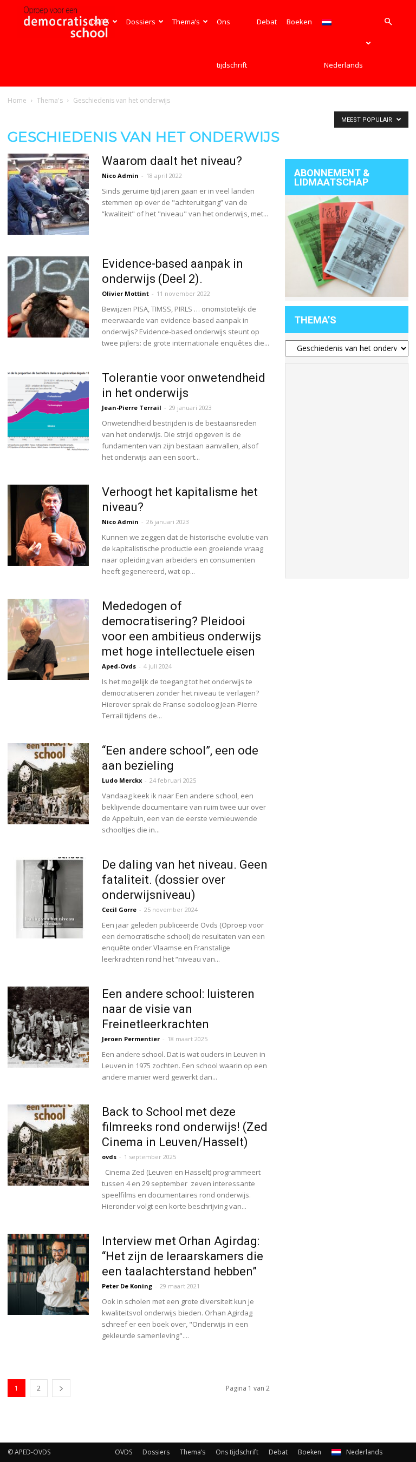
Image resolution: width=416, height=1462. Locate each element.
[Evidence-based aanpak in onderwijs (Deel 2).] (48, 297)
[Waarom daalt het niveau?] (48, 194)
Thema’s (186, 22)
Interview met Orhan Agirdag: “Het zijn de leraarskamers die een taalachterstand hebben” (182, 1256)
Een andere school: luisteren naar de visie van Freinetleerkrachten (178, 1009)
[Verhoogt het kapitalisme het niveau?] (48, 525)
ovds (109, 1157)
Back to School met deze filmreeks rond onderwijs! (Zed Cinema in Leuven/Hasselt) (185, 1127)
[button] (388, 22)
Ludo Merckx (122, 780)
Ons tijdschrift (232, 43)
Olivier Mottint (125, 293)
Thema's (50, 100)
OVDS (99, 22)
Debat (267, 22)
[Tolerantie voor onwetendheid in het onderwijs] (48, 411)
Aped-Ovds (119, 666)
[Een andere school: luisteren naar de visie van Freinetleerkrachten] (48, 1027)
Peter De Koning (127, 1286)
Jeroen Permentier (131, 1039)
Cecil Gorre (119, 909)
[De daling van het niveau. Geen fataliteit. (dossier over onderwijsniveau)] (48, 897)
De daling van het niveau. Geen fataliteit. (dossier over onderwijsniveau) (185, 880)
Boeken (299, 22)
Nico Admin (120, 175)
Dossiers (140, 22)
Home (17, 100)
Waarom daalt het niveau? (172, 161)
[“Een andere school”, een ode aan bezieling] (48, 783)
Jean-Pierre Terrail (131, 407)
